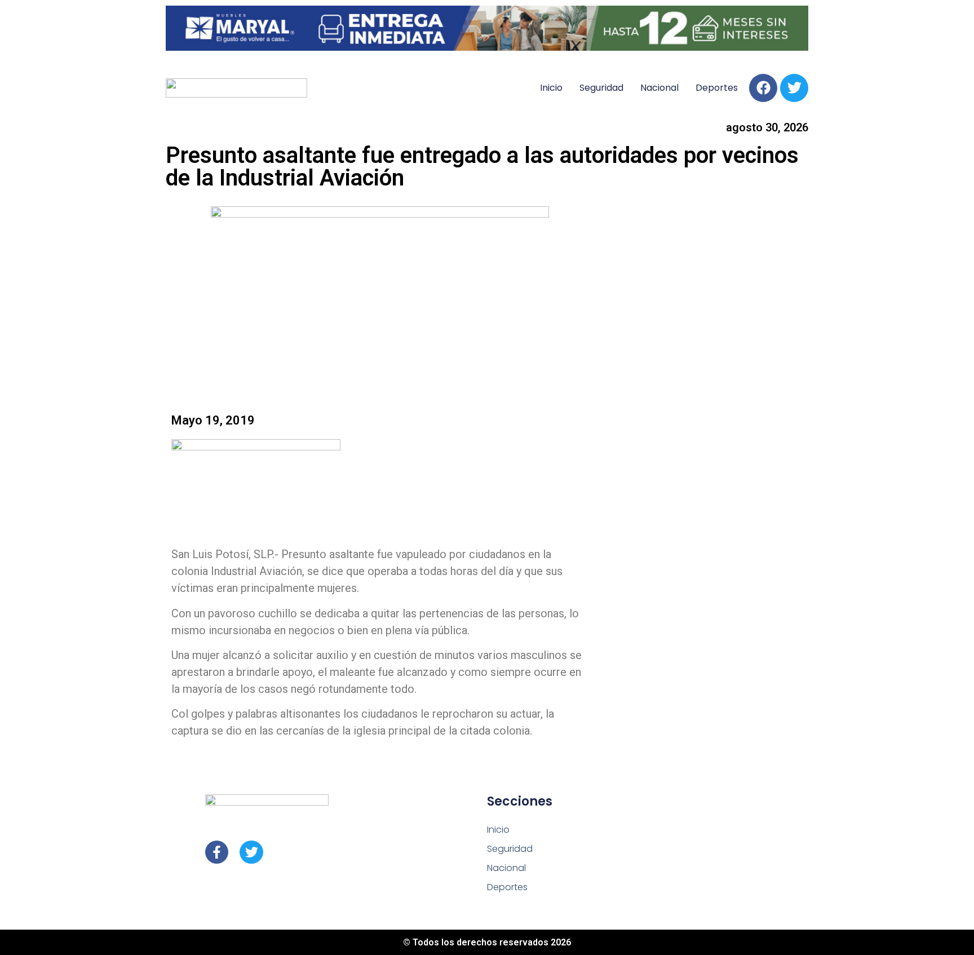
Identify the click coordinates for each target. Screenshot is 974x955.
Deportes (717, 87)
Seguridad (601, 87)
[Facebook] (763, 88)
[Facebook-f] (216, 852)
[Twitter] (794, 88)
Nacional (659, 87)
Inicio (551, 87)
